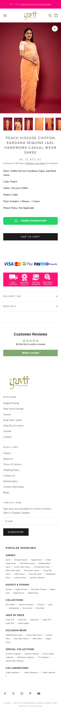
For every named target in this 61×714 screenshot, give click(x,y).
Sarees (7, 414)
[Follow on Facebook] (5, 693)
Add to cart (30, 236)
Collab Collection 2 (31, 672)
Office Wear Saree (13, 570)
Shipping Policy (11, 470)
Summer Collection (37, 578)
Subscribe (16, 532)
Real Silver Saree (12, 420)
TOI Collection (43, 657)
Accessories (27, 608)
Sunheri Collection (32, 654)
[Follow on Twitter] (13, 693)
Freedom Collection (13, 654)
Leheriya (40, 604)
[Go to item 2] (18, 124)
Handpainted (14, 608)
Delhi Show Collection (25, 657)
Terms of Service (12, 464)
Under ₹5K (10, 623)
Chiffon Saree (19, 574)
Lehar (50, 604)
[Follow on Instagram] (21, 693)
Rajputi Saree (36, 560)
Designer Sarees (20, 560)
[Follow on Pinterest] (30, 693)
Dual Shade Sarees (27, 563)
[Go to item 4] (39, 124)
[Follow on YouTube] (38, 693)
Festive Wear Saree (22, 567)
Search (7, 453)
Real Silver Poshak (13, 408)
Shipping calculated (35, 163)
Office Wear (37, 639)
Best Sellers (10, 604)
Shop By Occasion (13, 425)
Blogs (6, 492)
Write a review (30, 353)
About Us (8, 458)
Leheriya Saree (20, 578)
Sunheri (7, 431)
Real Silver (40, 608)
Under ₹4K (46, 620)
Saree (8, 560)
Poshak (9, 589)
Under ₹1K (10, 620)
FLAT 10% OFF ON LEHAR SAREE (35, 4)
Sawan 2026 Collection (15, 661)
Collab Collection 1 (13, 672)
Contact (7, 436)
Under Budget (23, 623)
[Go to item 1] (7, 124)
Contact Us (9, 475)
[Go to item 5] (49, 124)
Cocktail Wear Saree (42, 567)
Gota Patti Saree (35, 574)
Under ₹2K (22, 620)
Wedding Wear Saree (14, 635)
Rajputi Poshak (11, 403)
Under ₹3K (34, 620)
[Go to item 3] (28, 124)
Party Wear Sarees (31, 570)
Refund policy (10, 481)
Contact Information (13, 486)
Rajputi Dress (18, 593)
